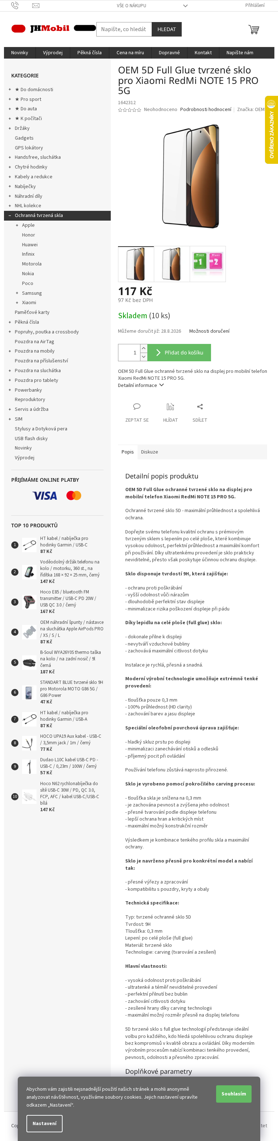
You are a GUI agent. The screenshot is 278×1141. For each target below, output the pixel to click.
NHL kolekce (28, 205)
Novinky (23, 448)
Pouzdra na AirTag (34, 341)
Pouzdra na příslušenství (41, 361)
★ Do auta (26, 108)
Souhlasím (234, 1094)
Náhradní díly (28, 196)
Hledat (166, 29)
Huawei (30, 244)
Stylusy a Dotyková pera (41, 429)
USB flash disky (31, 438)
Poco (27, 283)
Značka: (251, 109)
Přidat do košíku (184, 352)
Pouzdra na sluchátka (38, 370)
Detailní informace (137, 385)
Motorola (32, 264)
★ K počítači (28, 118)
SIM (18, 419)
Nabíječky (25, 186)
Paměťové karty (32, 312)
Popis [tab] (128, 452)
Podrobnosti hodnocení (205, 109)
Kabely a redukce (33, 176)
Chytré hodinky (31, 167)
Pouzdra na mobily (35, 351)
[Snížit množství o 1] (143, 357)
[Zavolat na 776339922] (22, 5)
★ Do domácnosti (34, 89)
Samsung (32, 293)
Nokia (28, 273)
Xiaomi (29, 302)
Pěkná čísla (27, 322)
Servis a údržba (32, 409)
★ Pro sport (28, 99)
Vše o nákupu (131, 6)
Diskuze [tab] (149, 452)
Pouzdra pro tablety (36, 380)
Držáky (22, 128)
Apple (28, 225)
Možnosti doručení (209, 331)
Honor (28, 235)
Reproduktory (30, 399)
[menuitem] (19, 53)
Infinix (28, 254)
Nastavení (44, 1123)
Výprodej (24, 457)
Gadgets (24, 138)
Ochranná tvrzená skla (39, 215)
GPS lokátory (29, 148)
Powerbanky (28, 390)
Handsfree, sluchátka (38, 157)
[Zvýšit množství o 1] (143, 348)
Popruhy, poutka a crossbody (47, 332)
